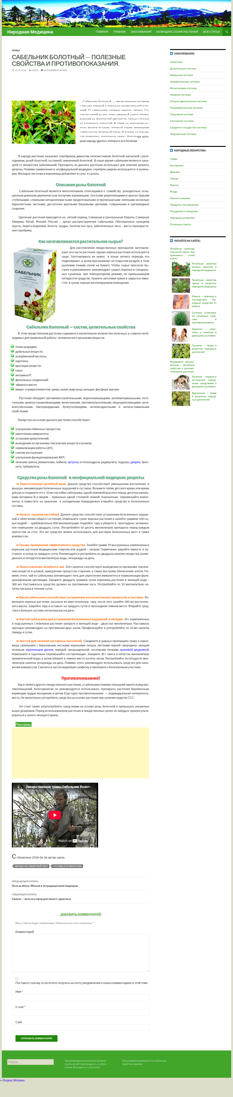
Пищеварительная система (186, 107)
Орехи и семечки (180, 198)
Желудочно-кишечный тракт (31, 866)
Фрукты (174, 184)
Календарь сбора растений (177, 31)
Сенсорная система (182, 120)
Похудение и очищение (184, 211)
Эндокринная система (183, 133)
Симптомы (176, 61)
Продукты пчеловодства (184, 204)
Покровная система (181, 114)
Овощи (174, 178)
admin (34, 70)
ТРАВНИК (119, 31)
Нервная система (180, 94)
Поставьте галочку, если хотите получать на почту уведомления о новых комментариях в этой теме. (81, 982)
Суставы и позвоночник (67, 866)
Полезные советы (180, 224)
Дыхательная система (183, 68)
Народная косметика (182, 217)
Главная (102, 31)
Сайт (18, 1022)
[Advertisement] (84, 752)
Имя (19, 991)
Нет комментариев (55, 70)
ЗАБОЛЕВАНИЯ (141, 31)
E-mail (20, 1006)
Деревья (175, 171)
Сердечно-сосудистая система (188, 127)
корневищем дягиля (39, 649)
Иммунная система (181, 75)
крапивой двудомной (134, 649)
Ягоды (173, 191)
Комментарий (24, 931)
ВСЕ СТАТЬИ (211, 31)
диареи (135, 462)
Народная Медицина (30, 31)
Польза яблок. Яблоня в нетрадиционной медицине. (45, 883)
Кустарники (176, 165)
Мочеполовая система (183, 88)
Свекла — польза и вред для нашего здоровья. (41, 896)
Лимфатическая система (185, 81)
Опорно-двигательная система (188, 101)
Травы (16, 50)
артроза (73, 462)
